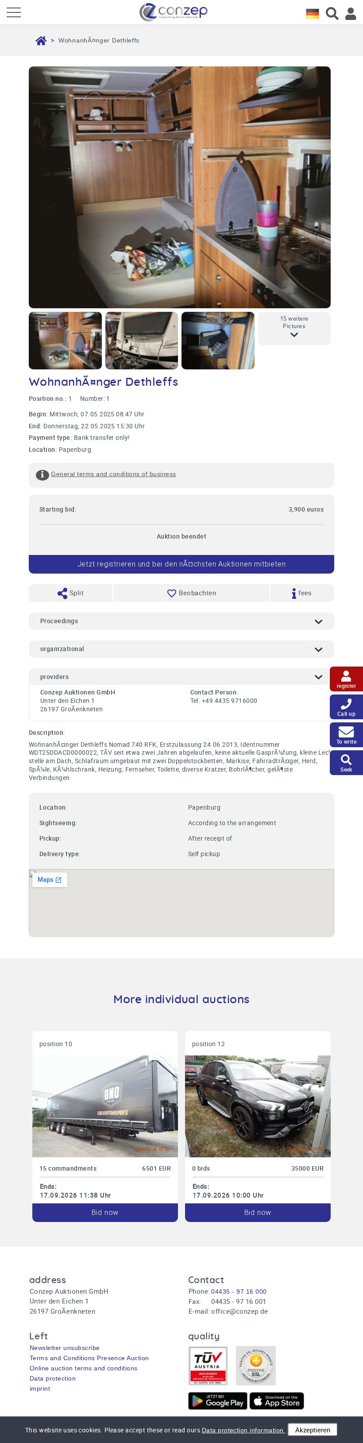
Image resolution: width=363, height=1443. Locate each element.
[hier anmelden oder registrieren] (350, 14)
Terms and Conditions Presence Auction (89, 1358)
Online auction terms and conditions (84, 1368)
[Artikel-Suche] (332, 13)
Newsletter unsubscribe (65, 1347)
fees (304, 592)
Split (75, 592)
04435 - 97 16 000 (238, 1291)
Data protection (53, 1378)
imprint (40, 1388)
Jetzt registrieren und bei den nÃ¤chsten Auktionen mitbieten (181, 564)
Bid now (105, 1212)
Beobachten (197, 592)
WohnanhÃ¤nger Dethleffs (98, 40)
